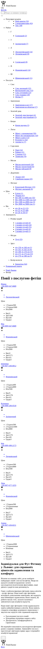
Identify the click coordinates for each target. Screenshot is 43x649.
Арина (3, 523)
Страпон (20, 154)
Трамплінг (20, 156)
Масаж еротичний (24, 164)
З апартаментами (24, 23)
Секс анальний (23, 88)
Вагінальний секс (24, 91)
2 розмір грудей (23, 225)
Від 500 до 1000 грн (25, 198)
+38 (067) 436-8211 (8, 525)
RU (2, 10)
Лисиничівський (23, 52)
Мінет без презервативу (26, 136)
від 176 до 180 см (23, 256)
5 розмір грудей (23, 231)
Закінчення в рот (24, 105)
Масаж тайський (23, 169)
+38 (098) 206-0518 (8, 406)
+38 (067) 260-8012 (8, 366)
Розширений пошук (14, 266)
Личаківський (22, 54)
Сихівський (21, 62)
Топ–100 (18, 26)
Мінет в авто (22, 138)
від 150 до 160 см (23, 247)
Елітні (19, 193)
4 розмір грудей (23, 229)
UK (5, 10)
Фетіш (19, 97)
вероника (5, 364)
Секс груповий (23, 93)
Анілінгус (20, 142)
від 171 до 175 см (24, 254)
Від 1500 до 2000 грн (25, 202)
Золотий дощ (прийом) (26, 117)
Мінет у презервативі (25, 133)
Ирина (3, 284)
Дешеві (20, 196)
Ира (2, 324)
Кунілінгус (21, 140)
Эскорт (20, 177)
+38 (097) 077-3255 (8, 485)
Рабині (19, 152)
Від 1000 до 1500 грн (25, 200)
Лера (3, 483)
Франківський (22, 70)
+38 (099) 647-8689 (8, 286)
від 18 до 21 (21, 208)
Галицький (21, 36)
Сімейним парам (23, 179)
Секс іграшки (22, 95)
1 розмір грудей (23, 223)
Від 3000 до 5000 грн (25, 204)
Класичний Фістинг (25, 187)
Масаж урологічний (24, 167)
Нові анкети (22, 21)
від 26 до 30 (21, 213)
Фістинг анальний (24, 189)
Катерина (5, 404)
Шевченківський (23, 78)
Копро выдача (22, 125)
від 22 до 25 (21, 210)
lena (2, 443)
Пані (19, 150)
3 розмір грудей (23, 227)
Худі (18, 239)
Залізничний (21, 44)
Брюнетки (21, 264)
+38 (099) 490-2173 (8, 445)
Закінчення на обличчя (26, 107)
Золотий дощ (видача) (25, 115)
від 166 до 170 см (24, 252)
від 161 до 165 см (23, 250)
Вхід (3, 647)
